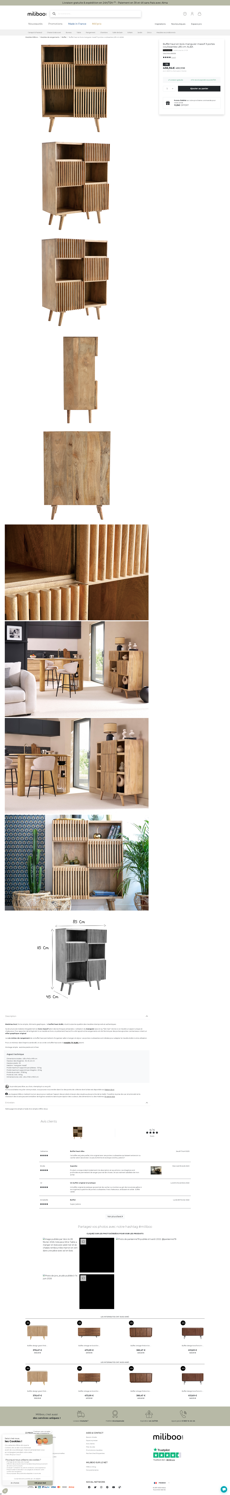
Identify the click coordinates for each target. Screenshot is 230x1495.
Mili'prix (96, 23)
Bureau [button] (69, 32)
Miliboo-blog (91, 1467)
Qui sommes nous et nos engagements (40, 1437)
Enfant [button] (130, 32)
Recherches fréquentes (95, 1453)
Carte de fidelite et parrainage (37, 1463)
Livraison (28, 1447)
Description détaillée (169, 53)
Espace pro (196, 24)
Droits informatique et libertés (37, 1460)
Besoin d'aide (91, 1437)
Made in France (77, 23)
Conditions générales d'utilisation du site (40, 1457)
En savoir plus (110, 1096)
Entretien (9, 1103)
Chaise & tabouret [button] (54, 32)
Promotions (55, 23)
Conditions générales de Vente (37, 1450)
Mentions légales (31, 1440)
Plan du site (90, 1447)
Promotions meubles (94, 1450)
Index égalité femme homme (36, 1470)
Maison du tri (109, 1090)
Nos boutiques (178, 24)
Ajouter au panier (199, 88)
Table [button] (79, 32)
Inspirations (160, 24)
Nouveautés (35, 23)
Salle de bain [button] (117, 32)
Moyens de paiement (33, 1444)
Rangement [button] (90, 32)
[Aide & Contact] (185, 13)
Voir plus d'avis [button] (114, 1216)
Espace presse (92, 1440)
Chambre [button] (104, 32)
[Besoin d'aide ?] (224, 1489)
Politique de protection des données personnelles (45, 1453)
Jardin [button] (140, 32)
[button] (60, 1255)
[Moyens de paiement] (54, 1487)
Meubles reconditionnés (166, 32)
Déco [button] (149, 32)
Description (10, 1016)
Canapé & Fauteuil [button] (35, 32)
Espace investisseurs (33, 1473)
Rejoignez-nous (31, 1466)
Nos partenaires (92, 1470)
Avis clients (90, 1444)
